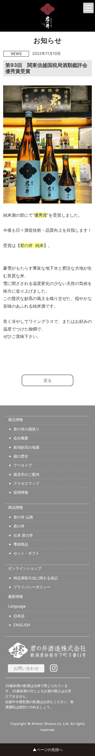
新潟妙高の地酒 (26, 447)
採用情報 (20, 492)
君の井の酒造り (26, 429)
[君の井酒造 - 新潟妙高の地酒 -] (47, 16)
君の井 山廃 (23, 517)
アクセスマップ (26, 483)
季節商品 (20, 544)
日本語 (19, 616)
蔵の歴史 (20, 456)
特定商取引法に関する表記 (35, 578)
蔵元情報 (15, 420)
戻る (47, 380)
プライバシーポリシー (31, 587)
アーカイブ (22, 465)
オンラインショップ (24, 568)
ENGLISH (21, 625)
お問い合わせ (26, 668)
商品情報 (15, 507)
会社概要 (20, 438)
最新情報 (15, 596)
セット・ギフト (26, 553)
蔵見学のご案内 (26, 474)
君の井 (19, 526)
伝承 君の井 (23, 535)
